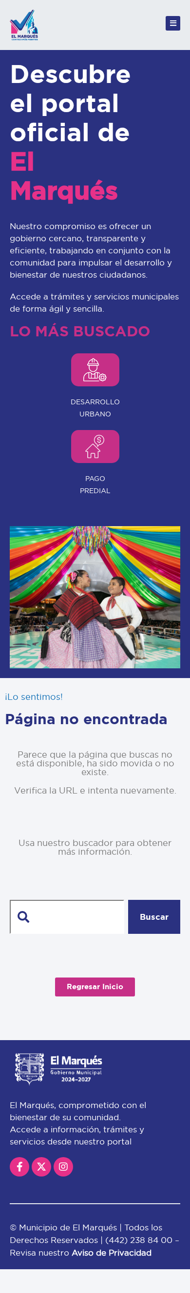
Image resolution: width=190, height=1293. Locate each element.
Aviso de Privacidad (112, 1252)
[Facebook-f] (19, 1167)
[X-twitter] (41, 1167)
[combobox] (67, 917)
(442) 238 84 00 (140, 1240)
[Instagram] (63, 1167)
